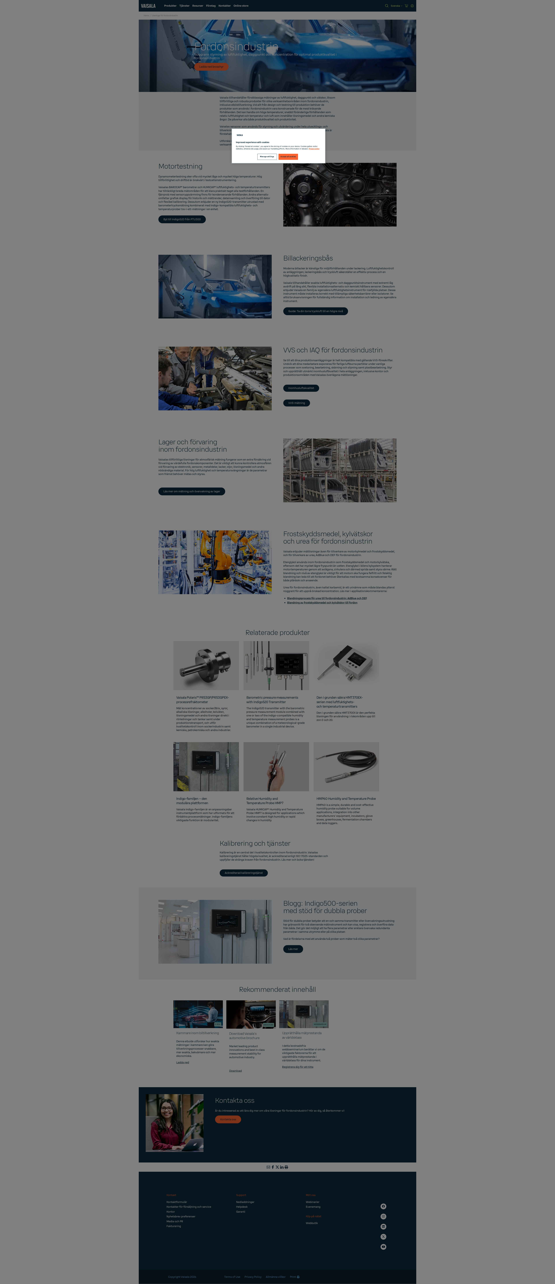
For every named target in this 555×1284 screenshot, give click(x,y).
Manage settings (267, 157)
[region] (278, 146)
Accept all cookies (288, 157)
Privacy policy (314, 149)
